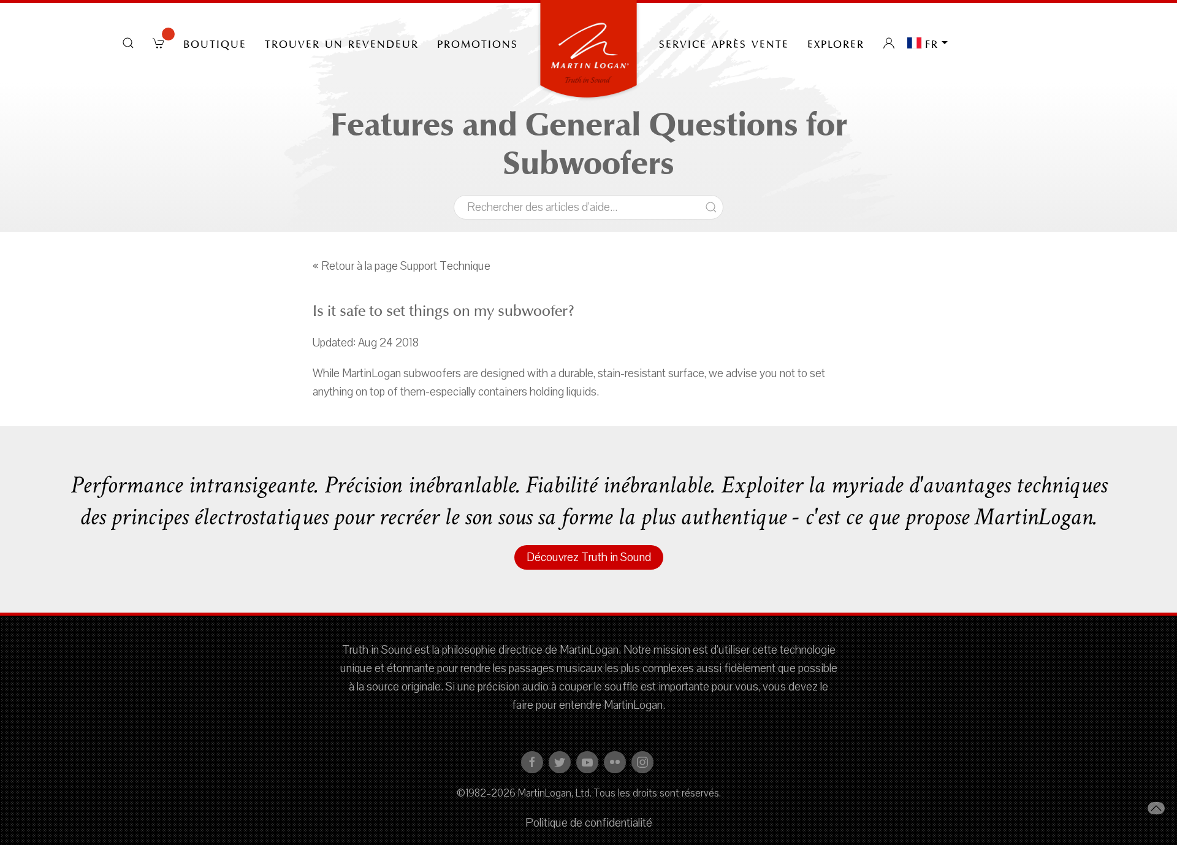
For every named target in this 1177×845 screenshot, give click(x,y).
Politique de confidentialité (588, 823)
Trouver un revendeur (342, 43)
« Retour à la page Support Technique (401, 266)
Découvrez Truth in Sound (589, 557)
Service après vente (724, 43)
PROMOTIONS (477, 43)
